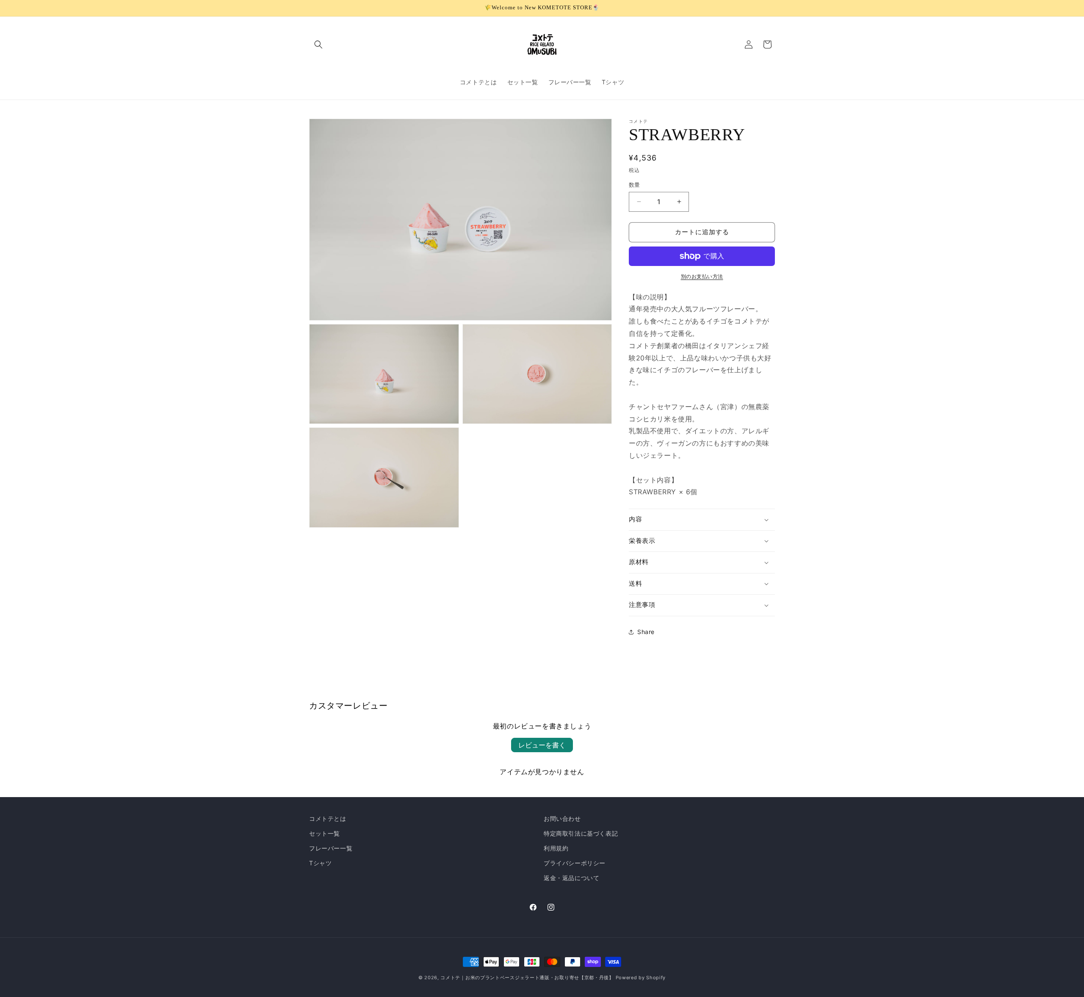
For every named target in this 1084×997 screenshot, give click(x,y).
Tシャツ (320, 863)
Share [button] (646, 631)
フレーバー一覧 (330, 848)
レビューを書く (542, 745)
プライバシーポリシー (575, 863)
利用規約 (556, 848)
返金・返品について (571, 877)
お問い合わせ (562, 818)
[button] (318, 44)
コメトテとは (327, 818)
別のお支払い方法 (702, 276)
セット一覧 (324, 833)
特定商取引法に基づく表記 (581, 833)
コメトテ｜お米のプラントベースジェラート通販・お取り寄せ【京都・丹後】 (527, 977)
